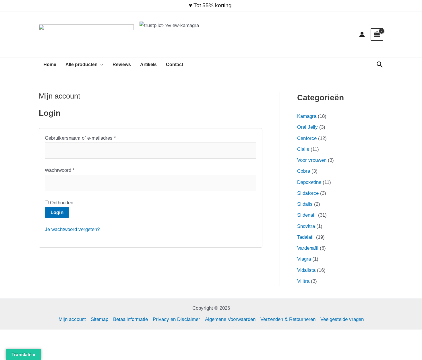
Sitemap (99, 319)
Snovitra (306, 226)
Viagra (304, 259)
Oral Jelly (307, 127)
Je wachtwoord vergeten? (72, 229)
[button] (100, 64)
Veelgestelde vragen (342, 319)
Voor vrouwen (311, 160)
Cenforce (307, 138)
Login (57, 212)
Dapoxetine (309, 182)
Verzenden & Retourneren (287, 319)
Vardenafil (307, 248)
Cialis (303, 149)
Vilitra (303, 281)
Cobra (303, 171)
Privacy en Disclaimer (176, 319)
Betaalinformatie (130, 319)
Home (49, 64)
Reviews (122, 64)
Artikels (148, 64)
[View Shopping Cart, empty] (377, 34)
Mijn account (72, 319)
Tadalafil (306, 237)
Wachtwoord (67, 169)
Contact (174, 64)
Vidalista (306, 270)
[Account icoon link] (362, 34)
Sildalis (305, 204)
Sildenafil (307, 215)
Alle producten (81, 64)
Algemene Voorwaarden (230, 319)
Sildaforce (308, 193)
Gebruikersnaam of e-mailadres (88, 137)
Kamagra (306, 116)
